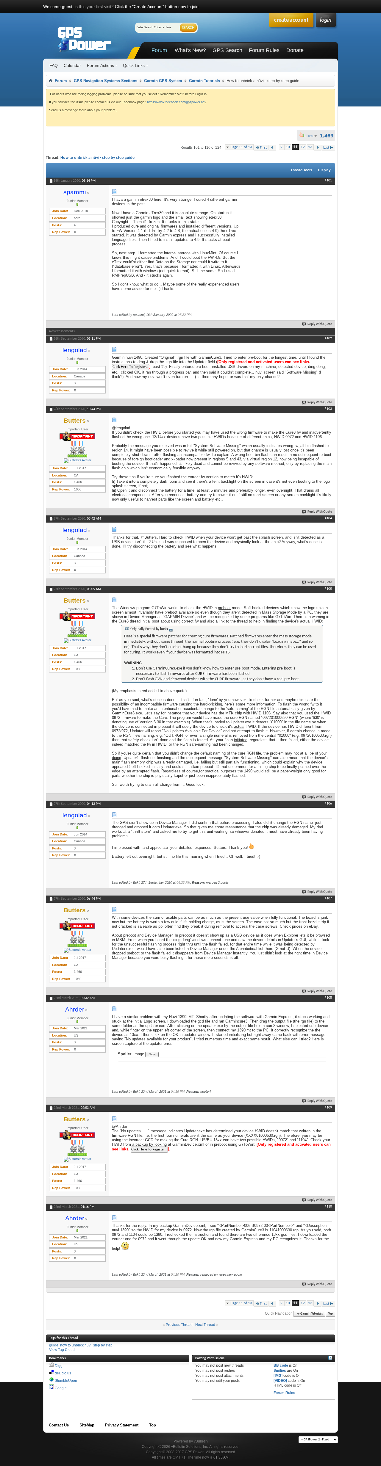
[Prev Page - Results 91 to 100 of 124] (272, 147)
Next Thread (205, 1325)
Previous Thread (179, 1325)
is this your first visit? (94, 6)
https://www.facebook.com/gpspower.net (176, 102)
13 (310, 147)
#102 (328, 338)
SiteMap (86, 1425)
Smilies (280, 1370)
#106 (328, 803)
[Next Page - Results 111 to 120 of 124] (317, 147)
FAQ (53, 65)
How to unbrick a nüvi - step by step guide (97, 158)
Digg (59, 1366)
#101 (328, 180)
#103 (328, 409)
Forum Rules (264, 50)
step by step (103, 1345)
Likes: (311, 136)
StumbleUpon (66, 1381)
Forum (159, 50)
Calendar (72, 65)
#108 (328, 998)
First (263, 148)
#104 (328, 518)
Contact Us (59, 1425)
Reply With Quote (319, 324)
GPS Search (227, 50)
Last (326, 148)
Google (61, 1388)
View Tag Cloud (62, 1350)
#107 (328, 898)
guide (53, 1345)
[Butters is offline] (77, 460)
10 (288, 147)
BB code (281, 1365)
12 (303, 147)
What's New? (190, 50)
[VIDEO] (280, 1381)
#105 (328, 589)
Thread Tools (301, 170)
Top (330, 1314)
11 (295, 147)
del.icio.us (63, 1373)
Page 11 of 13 (241, 147)
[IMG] (278, 1376)
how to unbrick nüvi (75, 1345)
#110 (328, 1206)
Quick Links (134, 65)
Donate (295, 50)
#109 (328, 1107)
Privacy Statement (121, 1425)
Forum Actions (100, 65)
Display (324, 170)
